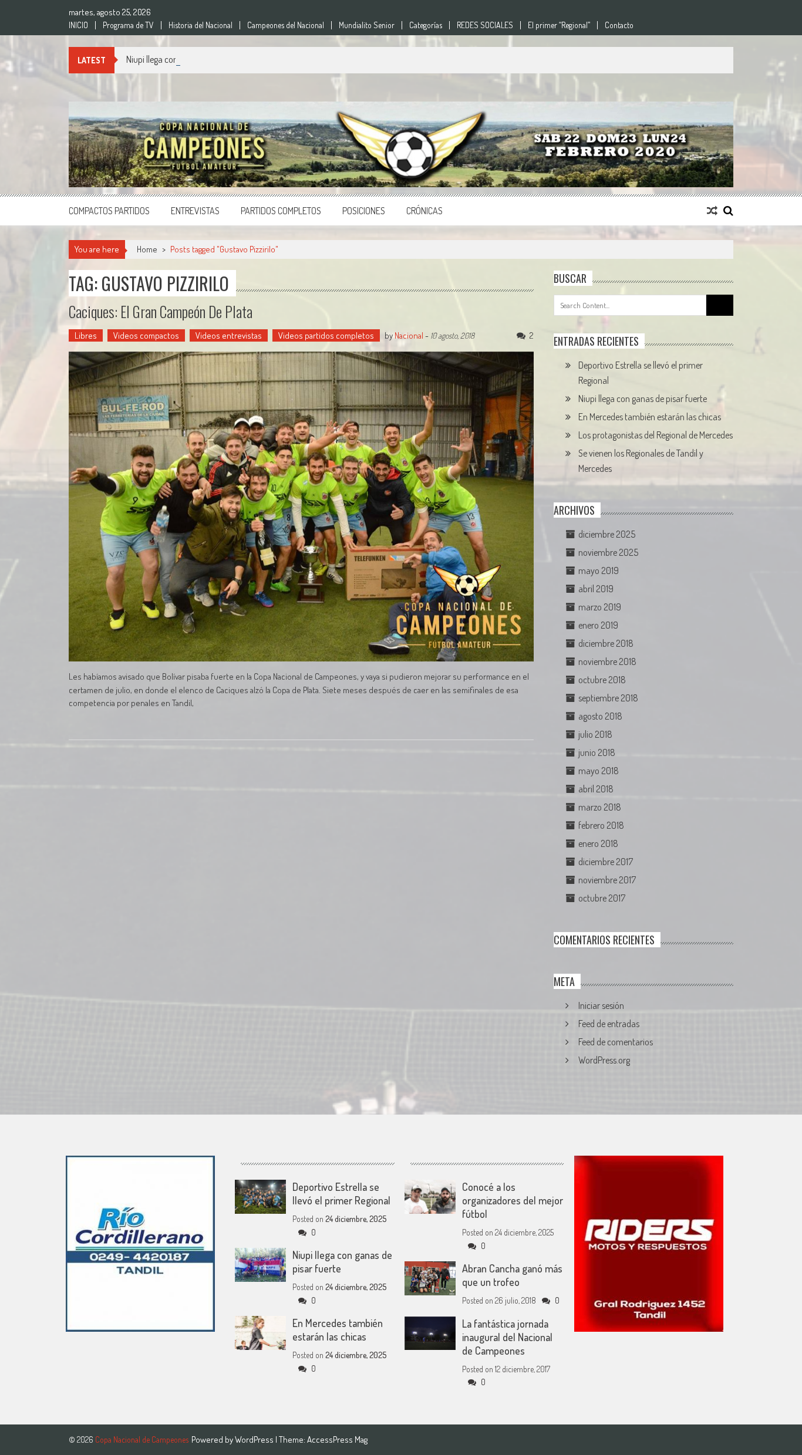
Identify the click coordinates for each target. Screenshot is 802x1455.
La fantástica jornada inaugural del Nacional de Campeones (507, 1337)
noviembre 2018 (607, 661)
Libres (86, 335)
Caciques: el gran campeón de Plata (160, 311)
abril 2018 (596, 789)
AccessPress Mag (337, 1439)
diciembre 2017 (605, 861)
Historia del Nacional (200, 25)
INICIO (78, 25)
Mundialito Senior (367, 25)
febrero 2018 (601, 825)
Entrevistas (195, 211)
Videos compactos (146, 335)
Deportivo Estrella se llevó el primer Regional (341, 1193)
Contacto (619, 25)
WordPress (255, 1439)
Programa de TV (128, 25)
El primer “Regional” (559, 25)
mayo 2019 (598, 570)
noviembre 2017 (607, 880)
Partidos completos (281, 211)
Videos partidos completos (326, 335)
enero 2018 (598, 843)
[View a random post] (712, 210)
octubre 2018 (602, 680)
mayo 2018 (598, 771)
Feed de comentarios (615, 1042)
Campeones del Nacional (285, 25)
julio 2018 (595, 734)
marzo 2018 (599, 807)
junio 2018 (596, 752)
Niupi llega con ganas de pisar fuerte (190, 59)
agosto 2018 (600, 716)
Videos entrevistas (229, 335)
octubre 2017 (601, 898)
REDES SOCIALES (485, 25)
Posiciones (363, 211)
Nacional (409, 335)
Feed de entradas (608, 1023)
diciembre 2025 (606, 534)
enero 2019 (598, 625)
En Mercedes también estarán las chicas (649, 417)
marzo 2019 (599, 607)
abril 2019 (596, 589)
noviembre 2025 (608, 552)
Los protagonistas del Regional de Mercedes (655, 435)
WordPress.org (604, 1060)
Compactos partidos (109, 211)
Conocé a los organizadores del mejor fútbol (512, 1200)
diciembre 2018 (605, 643)
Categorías (425, 25)
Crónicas (424, 211)
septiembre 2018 (608, 698)
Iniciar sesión (601, 1005)
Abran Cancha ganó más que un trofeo (512, 1275)
